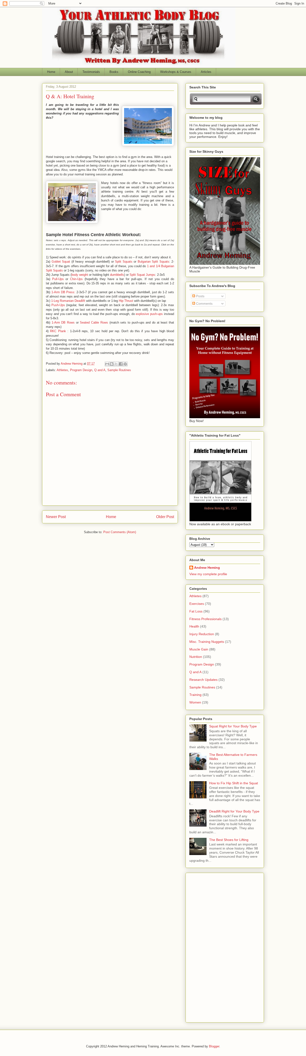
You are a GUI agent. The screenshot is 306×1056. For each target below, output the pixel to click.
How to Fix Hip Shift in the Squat (233, 783)
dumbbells (117, 274)
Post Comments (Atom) (119, 532)
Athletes (62, 370)
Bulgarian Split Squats (153, 261)
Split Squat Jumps (142, 274)
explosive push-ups (149, 314)
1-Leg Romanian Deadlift (68, 301)
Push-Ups (58, 305)
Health (194, 626)
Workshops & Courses (175, 72)
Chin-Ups (76, 279)
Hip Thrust (126, 301)
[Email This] (107, 364)
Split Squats (123, 261)
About (69, 72)
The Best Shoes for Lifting (228, 840)
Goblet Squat (61, 261)
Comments (204, 303)
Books (113, 72)
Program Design (81, 370)
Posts (199, 296)
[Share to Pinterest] (125, 364)
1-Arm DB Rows (63, 322)
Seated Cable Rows (94, 322)
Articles (206, 72)
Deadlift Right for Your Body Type (234, 811)
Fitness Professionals (205, 619)
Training (195, 695)
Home (51, 72)
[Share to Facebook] (120, 364)
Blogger (214, 1046)
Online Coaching (139, 72)
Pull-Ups (57, 279)
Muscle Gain (198, 649)
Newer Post (56, 517)
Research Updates (203, 680)
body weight (79, 274)
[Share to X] (116, 364)
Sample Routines (119, 370)
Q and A (99, 370)
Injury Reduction (201, 634)
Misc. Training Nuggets (206, 642)
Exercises (196, 604)
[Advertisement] (208, 946)
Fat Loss (195, 611)
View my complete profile (208, 574)
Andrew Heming (207, 567)
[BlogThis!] (111, 364)
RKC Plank (58, 331)
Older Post (165, 517)
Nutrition (195, 657)
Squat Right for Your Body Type (233, 726)
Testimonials (91, 72)
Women (195, 702)
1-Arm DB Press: (63, 292)
